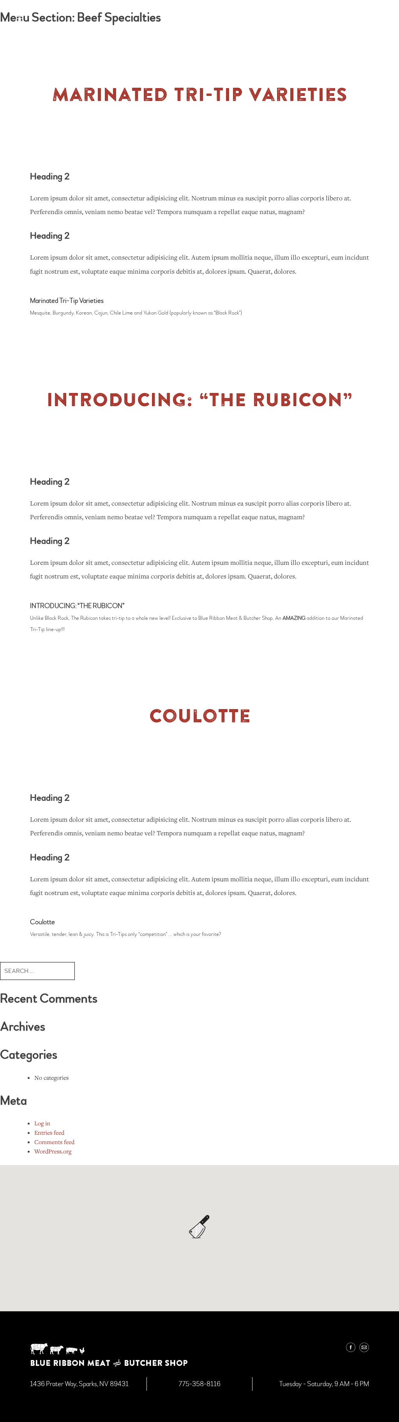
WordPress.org (52, 1151)
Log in (42, 1123)
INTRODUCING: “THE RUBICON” (199, 399)
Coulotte (200, 715)
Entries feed (49, 1132)
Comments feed (54, 1142)
